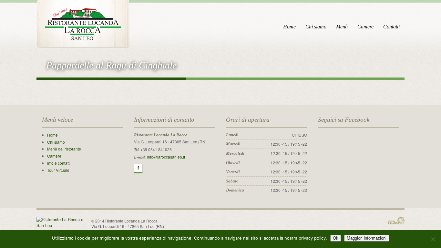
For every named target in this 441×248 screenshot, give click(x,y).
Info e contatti (58, 163)
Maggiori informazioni (366, 238)
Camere (365, 26)
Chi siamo (315, 26)
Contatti (391, 26)
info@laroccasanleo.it (166, 157)
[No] (433, 239)
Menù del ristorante (64, 148)
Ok (335, 238)
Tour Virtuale (58, 170)
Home (289, 26)
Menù (342, 26)
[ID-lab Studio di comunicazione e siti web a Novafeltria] (396, 220)
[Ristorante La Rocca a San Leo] (82, 22)
